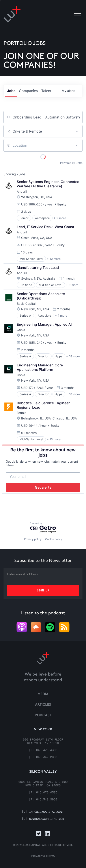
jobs (11, 91)
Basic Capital (26, 303)
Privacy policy (33, 539)
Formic (21, 413)
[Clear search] (77, 117)
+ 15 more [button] (54, 439)
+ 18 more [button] (73, 356)
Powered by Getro (71, 162)
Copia (21, 330)
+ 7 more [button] (61, 315)
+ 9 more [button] (60, 218)
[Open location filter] (77, 145)
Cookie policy (53, 539)
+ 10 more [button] (54, 258)
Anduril (22, 191)
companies (28, 91)
